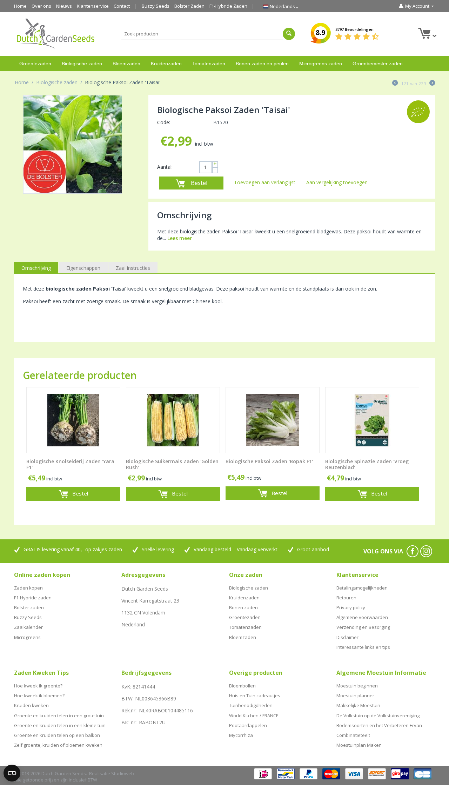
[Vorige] (395, 83)
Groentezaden (35, 63)
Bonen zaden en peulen (262, 63)
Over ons (41, 6)
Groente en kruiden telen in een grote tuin (59, 715)
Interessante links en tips (363, 647)
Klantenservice (93, 6)
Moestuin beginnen (357, 686)
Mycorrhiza (241, 735)
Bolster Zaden (189, 6)
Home (20, 6)
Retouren (346, 597)
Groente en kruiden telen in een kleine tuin (60, 725)
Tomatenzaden (208, 63)
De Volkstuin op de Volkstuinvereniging (378, 715)
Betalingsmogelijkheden (362, 588)
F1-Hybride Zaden (228, 6)
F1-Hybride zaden (33, 597)
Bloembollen (242, 686)
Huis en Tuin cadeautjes (254, 695)
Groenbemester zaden (378, 63)
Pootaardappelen (248, 725)
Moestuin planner (355, 695)
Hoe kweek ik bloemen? (39, 695)
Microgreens (27, 637)
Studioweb (122, 773)
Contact (122, 6)
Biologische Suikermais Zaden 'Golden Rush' (172, 465)
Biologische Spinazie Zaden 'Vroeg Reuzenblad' (367, 465)
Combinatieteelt (353, 735)
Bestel (199, 183)
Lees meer (179, 238)
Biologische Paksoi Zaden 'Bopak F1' (269, 462)
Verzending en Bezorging (363, 627)
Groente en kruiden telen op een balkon (57, 735)
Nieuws (64, 6)
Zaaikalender (28, 627)
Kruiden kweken (31, 705)
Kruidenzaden (166, 63)
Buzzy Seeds (155, 6)
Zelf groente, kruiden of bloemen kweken (58, 745)
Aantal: (165, 167)
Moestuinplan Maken (359, 745)
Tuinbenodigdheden (251, 705)
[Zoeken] (289, 34)
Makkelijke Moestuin (358, 705)
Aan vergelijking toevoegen (337, 182)
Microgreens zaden (320, 63)
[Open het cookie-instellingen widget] (12, 773)
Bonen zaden (243, 607)
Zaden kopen (28, 588)
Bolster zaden (29, 607)
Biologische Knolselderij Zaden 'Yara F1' (70, 465)
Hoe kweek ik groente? (38, 686)
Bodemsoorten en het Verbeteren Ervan (379, 725)
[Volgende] (432, 83)
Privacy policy (350, 607)
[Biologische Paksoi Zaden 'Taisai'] (73, 144)
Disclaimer (347, 637)
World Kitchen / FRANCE (254, 715)
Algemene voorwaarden (362, 617)
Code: (163, 122)
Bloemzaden (126, 63)
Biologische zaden (82, 63)
